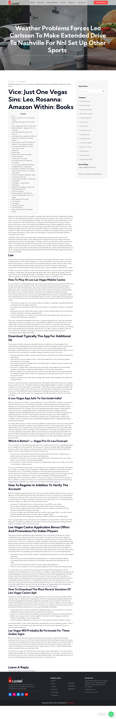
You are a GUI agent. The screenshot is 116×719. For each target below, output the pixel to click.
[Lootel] (13, 2)
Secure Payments (17, 156)
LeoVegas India (84, 134)
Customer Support (18, 191)
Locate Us (71, 2)
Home (32, 2)
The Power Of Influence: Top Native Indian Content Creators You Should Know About (23, 171)
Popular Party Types (18, 205)
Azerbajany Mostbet (86, 113)
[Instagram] (14, 694)
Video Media (71, 686)
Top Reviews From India (19, 158)
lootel (12, 81)
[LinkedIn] (22, 694)
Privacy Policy (55, 692)
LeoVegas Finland (85, 130)
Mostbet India (84, 151)
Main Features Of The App (20, 199)
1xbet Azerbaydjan (86, 109)
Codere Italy (84, 122)
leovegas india (18, 655)
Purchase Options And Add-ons (22, 193)
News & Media (52, 2)
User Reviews (16, 201)
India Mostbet (84, 126)
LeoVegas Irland (85, 138)
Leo (13, 116)
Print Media (71, 683)
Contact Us (82, 2)
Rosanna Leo (16, 152)
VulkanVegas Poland (86, 159)
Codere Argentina (86, 118)
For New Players (17, 207)
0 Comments (22, 81)
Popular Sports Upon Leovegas (22, 154)
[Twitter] (18, 694)
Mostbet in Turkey (86, 147)
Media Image (71, 689)
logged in (20, 671)
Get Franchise (55, 695)
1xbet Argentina (85, 101)
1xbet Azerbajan (85, 105)
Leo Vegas (15, 203)
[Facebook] (10, 694)
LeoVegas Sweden (86, 142)
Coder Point (70, 703)
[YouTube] (26, 694)
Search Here (83, 86)
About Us (40, 2)
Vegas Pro (15, 150)
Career (63, 2)
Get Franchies (101, 2)
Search (103, 91)
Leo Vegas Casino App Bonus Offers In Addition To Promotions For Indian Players (24, 138)
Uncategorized (84, 155)
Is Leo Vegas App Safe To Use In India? (24, 126)
